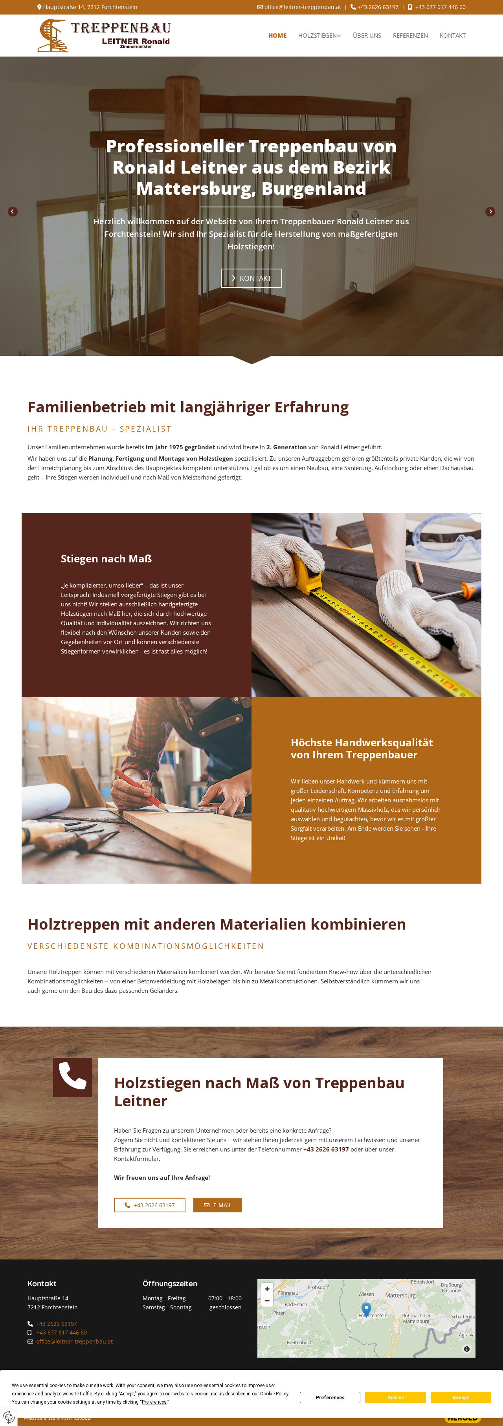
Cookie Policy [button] (274, 1394)
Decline (395, 1397)
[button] (251, 278)
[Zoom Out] (267, 1301)
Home (277, 35)
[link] (319, 35)
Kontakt (453, 35)
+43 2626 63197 (326, 1149)
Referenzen (410, 35)
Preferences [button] (154, 1402)
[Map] (366, 1318)
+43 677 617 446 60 (440, 7)
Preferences (330, 1397)
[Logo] (104, 35)
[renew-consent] (9, 1417)
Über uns (367, 35)
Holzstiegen (317, 35)
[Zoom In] (267, 1289)
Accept (461, 1397)
